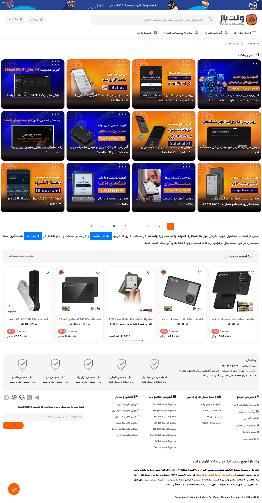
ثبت (13, 425)
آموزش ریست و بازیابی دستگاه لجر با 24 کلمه (100, 201)
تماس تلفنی (101, 235)
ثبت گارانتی (250, 418)
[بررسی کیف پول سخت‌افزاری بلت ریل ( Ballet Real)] (98, 84)
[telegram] (37, 398)
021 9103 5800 (229, 366)
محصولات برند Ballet (165, 442)
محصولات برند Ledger (165, 423)
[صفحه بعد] (91, 226)
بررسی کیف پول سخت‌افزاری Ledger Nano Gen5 (164, 201)
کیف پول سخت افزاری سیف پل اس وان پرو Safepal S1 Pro (80, 321)
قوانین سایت (250, 438)
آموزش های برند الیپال (126, 417)
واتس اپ (33, 235)
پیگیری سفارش (247, 411)
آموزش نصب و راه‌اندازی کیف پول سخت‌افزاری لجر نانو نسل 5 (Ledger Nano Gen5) (230, 201)
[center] (210, 20)
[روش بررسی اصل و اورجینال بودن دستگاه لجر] (229, 136)
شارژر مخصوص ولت (211, 405)
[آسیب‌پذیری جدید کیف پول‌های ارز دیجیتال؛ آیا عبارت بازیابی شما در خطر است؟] (229, 84)
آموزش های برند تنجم (127, 423)
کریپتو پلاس (144, 33)
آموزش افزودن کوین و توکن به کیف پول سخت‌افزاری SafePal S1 (99, 150)
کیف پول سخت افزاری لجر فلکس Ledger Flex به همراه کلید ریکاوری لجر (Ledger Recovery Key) (131, 321)
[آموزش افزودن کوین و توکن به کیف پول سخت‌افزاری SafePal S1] (98, 136)
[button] (142, 340)
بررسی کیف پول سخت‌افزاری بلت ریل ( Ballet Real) (101, 98)
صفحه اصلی (252, 44)
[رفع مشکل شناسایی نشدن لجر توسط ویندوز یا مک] (32, 136)
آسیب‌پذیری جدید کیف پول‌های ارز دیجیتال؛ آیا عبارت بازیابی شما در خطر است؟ (233, 98)
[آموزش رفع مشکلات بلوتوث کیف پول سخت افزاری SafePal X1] (163, 136)
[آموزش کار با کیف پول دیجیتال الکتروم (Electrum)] (32, 188)
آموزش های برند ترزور (127, 435)
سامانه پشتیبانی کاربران (178, 33)
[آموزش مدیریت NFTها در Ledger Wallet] (32, 84)
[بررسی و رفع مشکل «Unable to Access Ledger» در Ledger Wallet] (163, 84)
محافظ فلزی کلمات (211, 411)
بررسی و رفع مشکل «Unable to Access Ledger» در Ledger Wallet (166, 98)
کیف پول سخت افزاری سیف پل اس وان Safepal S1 (233, 321)
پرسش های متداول (246, 425)
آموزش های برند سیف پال (125, 411)
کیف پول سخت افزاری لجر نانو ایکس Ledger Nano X (28, 321)
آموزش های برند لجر (128, 405)
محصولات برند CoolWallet (162, 435)
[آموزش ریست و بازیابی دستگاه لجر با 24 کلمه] (98, 188)
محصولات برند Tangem (164, 411)
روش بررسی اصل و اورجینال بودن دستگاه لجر (229, 150)
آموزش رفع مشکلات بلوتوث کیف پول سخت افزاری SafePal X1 (167, 150)
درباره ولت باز (250, 432)
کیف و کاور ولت (213, 417)
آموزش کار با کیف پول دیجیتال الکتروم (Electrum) (35, 201)
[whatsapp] (6, 398)
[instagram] (29, 398)
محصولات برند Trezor (165, 448)
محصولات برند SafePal (164, 405)
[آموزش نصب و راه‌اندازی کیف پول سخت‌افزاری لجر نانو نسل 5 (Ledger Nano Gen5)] (229, 188)
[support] (21, 398)
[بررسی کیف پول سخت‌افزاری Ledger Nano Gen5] (163, 188)
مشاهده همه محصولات (21, 256)
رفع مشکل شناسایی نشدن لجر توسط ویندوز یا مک (36, 150)
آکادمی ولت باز (213, 33)
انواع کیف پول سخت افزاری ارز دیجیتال (216, 475)
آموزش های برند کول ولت (125, 429)
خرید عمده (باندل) (211, 423)
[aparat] (14, 398)
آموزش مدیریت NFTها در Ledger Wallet (34, 95)
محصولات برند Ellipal (165, 417)
